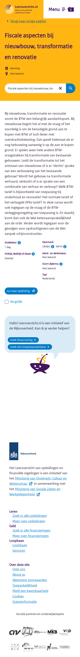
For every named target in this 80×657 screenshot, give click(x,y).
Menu (60, 9)
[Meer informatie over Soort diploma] (60, 264)
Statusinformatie (24, 602)
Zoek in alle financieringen (31, 530)
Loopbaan (19, 545)
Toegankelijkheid (24, 585)
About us (18, 574)
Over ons (18, 569)
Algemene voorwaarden (29, 580)
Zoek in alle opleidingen (29, 516)
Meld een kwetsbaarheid (30, 591)
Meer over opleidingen (28, 521)
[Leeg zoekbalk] (60, 88)
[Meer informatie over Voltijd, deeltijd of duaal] (33, 253)
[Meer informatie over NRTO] (64, 246)
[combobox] (30, 88)
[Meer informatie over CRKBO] (52, 246)
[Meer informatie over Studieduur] (19, 242)
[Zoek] (70, 88)
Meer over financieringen (30, 536)
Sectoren (18, 550)
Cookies (18, 596)
